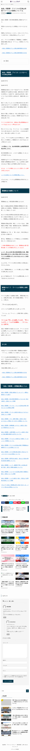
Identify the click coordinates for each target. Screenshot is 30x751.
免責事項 (4, 744)
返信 (5, 617)
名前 (4, 660)
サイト (4, 670)
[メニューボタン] (1, 1)
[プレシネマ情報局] (15, 1)
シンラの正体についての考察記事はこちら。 (13, 175)
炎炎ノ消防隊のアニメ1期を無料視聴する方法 (14, 48)
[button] (3, 502)
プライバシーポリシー (11, 744)
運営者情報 (19, 744)
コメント (5, 642)
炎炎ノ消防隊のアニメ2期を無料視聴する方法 (14, 53)
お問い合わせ (25, 744)
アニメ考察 (9, 13)
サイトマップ (15, 746)
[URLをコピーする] (27, 502)
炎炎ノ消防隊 (12, 495)
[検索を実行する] (27, 690)
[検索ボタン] (28, 1)
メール (5, 665)
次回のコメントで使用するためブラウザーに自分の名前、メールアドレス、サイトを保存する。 (15, 676)
